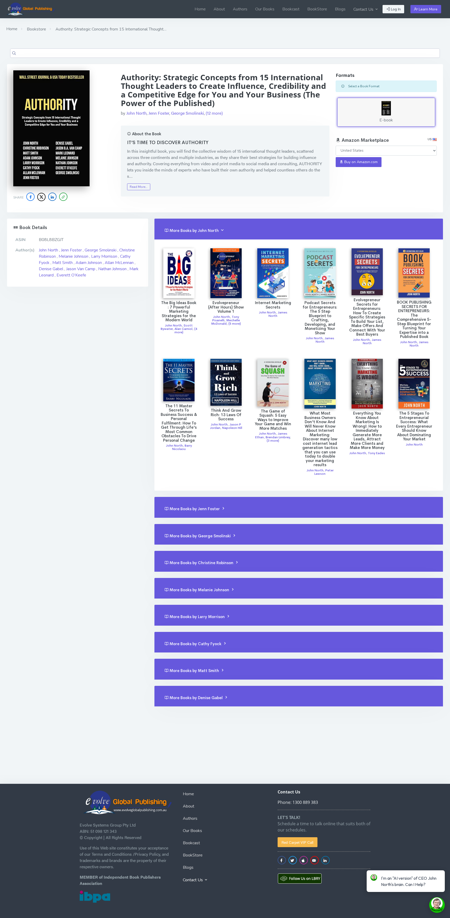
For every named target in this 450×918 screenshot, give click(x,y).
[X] (41, 197)
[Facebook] (30, 197)
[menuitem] (200, 9)
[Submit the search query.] (14, 53)
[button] (63, 197)
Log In (395, 9)
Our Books (264, 9)
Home (200, 9)
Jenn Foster (158, 113)
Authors (240, 9)
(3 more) (273, 441)
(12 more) (214, 113)
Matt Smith (62, 263)
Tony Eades (376, 453)
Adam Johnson (89, 263)
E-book (386, 120)
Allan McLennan (119, 263)
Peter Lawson (324, 472)
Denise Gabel (51, 269)
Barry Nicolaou (182, 447)
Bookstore (36, 29)
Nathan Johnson (112, 269)
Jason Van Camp (80, 269)
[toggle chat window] (437, 905)
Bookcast (290, 9)
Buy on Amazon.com (360, 161)
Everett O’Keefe (71, 275)
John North (136, 113)
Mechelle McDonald (225, 322)
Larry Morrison (104, 256)
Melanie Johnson (73, 256)
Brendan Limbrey (278, 437)
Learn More (428, 9)
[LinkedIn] (52, 197)
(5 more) (234, 324)
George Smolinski (187, 113)
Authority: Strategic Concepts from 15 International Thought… (110, 29)
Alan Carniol (183, 329)
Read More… (138, 187)
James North (277, 314)
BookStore (317, 9)
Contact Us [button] (363, 9)
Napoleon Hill (232, 428)
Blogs (340, 9)
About (219, 9)
